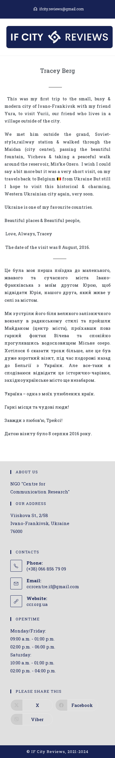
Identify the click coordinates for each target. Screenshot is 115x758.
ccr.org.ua (37, 604)
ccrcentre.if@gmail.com (53, 586)
